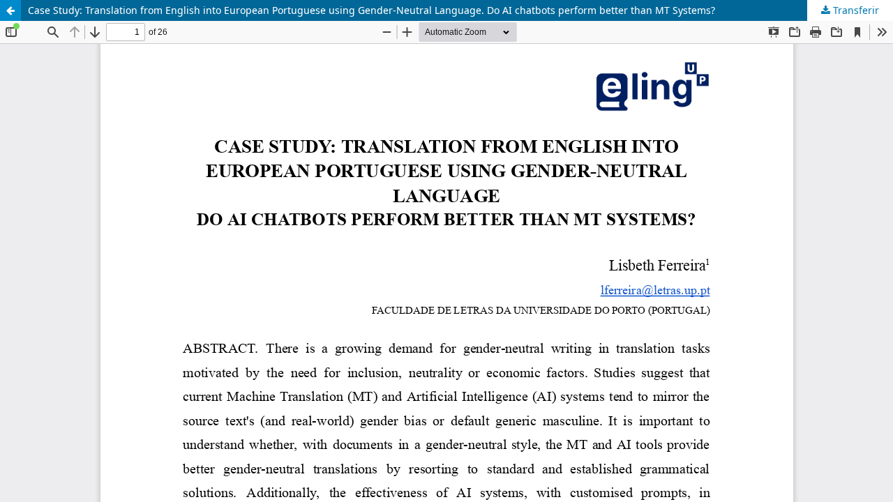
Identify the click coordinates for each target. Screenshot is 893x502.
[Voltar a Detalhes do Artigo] (10, 10)
